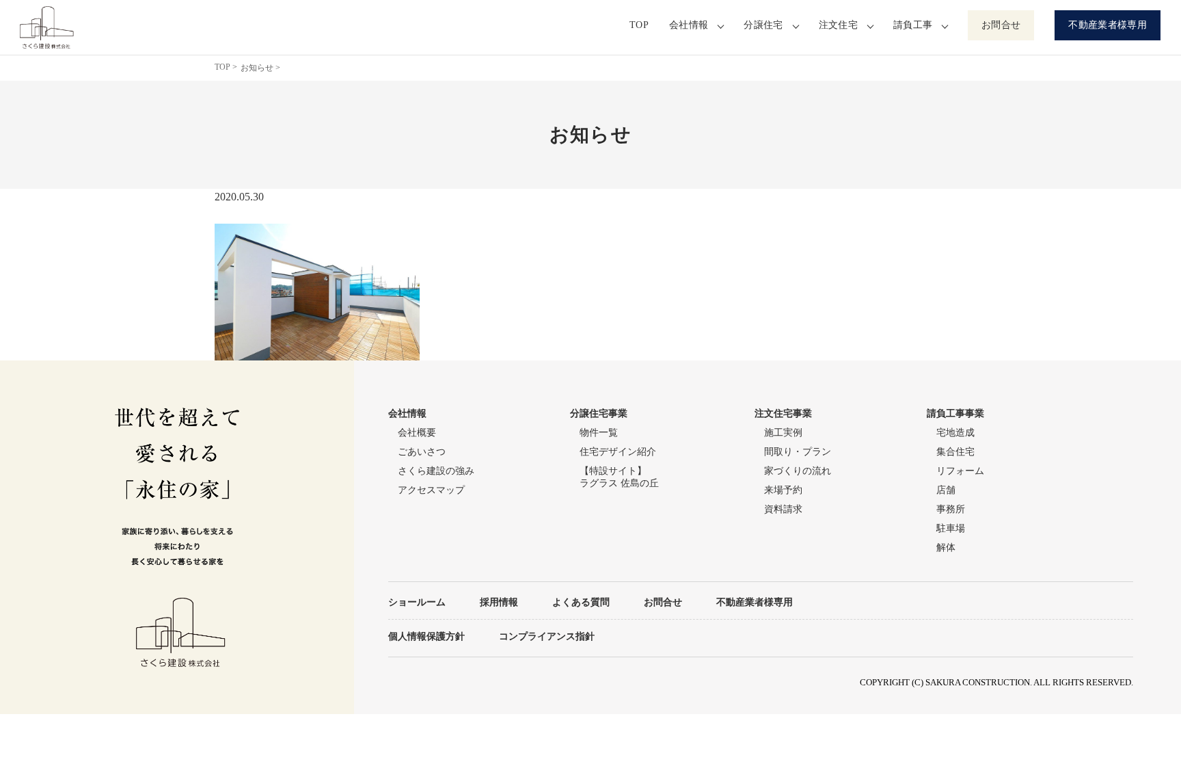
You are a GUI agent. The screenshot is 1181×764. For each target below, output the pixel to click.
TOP (639, 25)
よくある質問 (581, 601)
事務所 (950, 509)
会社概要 (417, 432)
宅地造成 (955, 432)
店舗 (945, 490)
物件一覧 (599, 432)
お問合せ (1000, 25)
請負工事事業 (955, 413)
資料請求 (783, 509)
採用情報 (499, 601)
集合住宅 (955, 452)
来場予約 (783, 490)
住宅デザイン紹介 (618, 452)
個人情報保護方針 (426, 636)
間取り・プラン (797, 452)
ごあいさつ (422, 452)
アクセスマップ (431, 490)
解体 (945, 547)
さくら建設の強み (436, 471)
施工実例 (783, 432)
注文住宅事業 (783, 413)
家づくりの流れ (797, 471)
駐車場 (950, 528)
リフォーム (960, 471)
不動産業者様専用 (1107, 25)
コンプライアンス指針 (547, 636)
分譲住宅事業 (598, 413)
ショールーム (417, 601)
